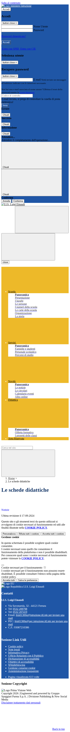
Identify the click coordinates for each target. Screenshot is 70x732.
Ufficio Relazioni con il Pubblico (25, 655)
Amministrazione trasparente (23, 671)
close (5, 262)
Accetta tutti (53, 534)
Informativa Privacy (18, 652)
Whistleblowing (16, 664)
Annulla (6, 201)
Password (38, 30)
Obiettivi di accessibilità (21, 661)
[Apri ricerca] (42, 219)
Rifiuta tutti (29, 534)
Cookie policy (15, 646)
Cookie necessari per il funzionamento (22, 567)
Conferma (18, 201)
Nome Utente (40, 26)
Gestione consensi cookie (21, 668)
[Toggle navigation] (28, 246)
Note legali (14, 649)
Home (11, 478)
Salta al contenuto (10, 2)
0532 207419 (20, 612)
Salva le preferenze (27, 580)
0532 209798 (20, 608)
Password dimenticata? (13, 36)
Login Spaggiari (27, 92)
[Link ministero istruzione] (16, 5)
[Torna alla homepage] (35, 204)
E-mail (37, 79)
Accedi (6, 9)
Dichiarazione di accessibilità (23, 658)
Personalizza (9, 534)
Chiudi (6, 115)
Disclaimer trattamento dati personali (20, 702)
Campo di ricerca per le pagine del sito (21, 444)
